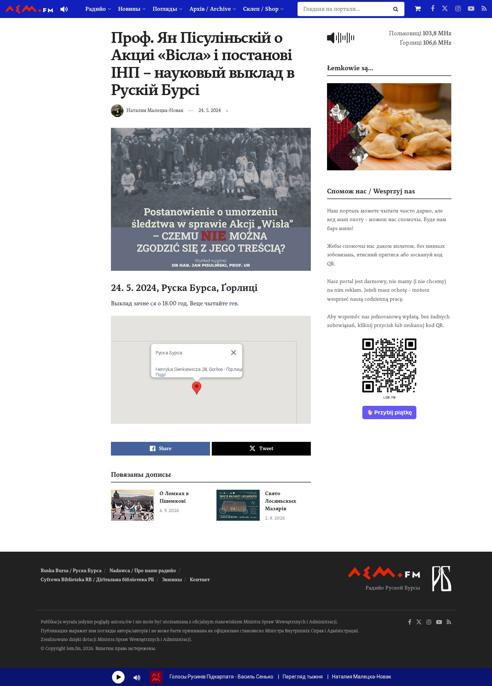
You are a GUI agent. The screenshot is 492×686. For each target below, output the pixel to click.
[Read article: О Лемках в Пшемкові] (132, 505)
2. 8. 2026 (275, 518)
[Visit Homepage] (29, 9)
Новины (129, 9)
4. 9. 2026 (169, 510)
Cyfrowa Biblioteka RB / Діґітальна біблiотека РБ (97, 579)
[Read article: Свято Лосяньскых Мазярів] (238, 505)
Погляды (165, 9)
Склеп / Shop (260, 9)
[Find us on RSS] (484, 9)
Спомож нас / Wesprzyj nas (371, 191)
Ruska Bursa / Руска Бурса (71, 570)
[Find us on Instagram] (458, 9)
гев (233, 303)
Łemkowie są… (350, 68)
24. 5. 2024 (209, 110)
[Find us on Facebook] (432, 9)
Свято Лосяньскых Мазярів (280, 500)
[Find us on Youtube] (471, 9)
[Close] (233, 352)
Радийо (95, 9)
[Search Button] (397, 9)
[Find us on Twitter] (445, 9)
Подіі (160, 374)
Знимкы (172, 579)
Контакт (200, 579)
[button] (196, 388)
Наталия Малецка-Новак (154, 110)
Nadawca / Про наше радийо (142, 570)
